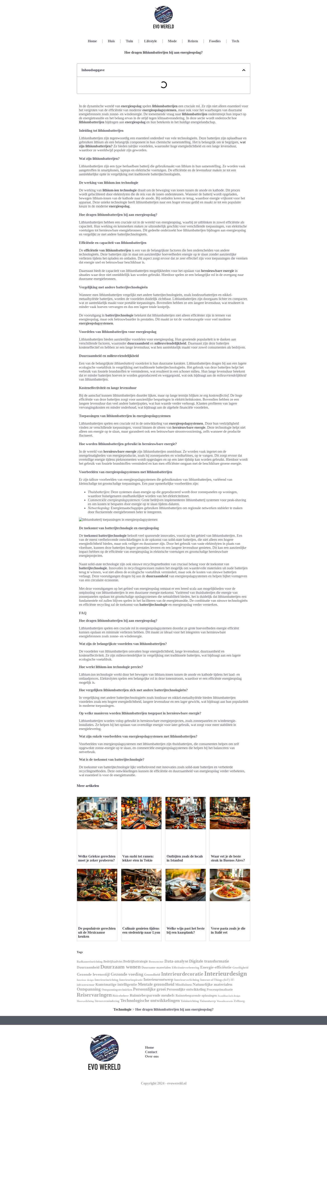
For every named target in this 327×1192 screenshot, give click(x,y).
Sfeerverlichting (85, 1001)
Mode (172, 41)
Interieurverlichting (186, 979)
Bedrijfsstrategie (135, 961)
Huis (111, 41)
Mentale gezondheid (156, 984)
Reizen (193, 41)
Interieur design (85, 980)
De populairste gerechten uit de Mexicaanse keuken (97, 932)
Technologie (122, 1009)
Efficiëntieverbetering (185, 967)
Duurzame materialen (156, 967)
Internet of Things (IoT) (215, 979)
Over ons (152, 1056)
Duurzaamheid (88, 967)
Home (92, 41)
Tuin (129, 41)
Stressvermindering (107, 1001)
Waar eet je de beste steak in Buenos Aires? (228, 858)
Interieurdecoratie (182, 974)
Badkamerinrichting (90, 961)
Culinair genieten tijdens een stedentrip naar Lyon (141, 930)
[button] (244, 70)
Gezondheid (152, 974)
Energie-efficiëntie (216, 967)
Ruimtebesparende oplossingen (196, 995)
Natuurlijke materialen (212, 984)
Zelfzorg (239, 1001)
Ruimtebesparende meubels (152, 995)
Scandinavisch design (229, 996)
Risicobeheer (121, 995)
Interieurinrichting (106, 979)
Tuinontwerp (208, 1001)
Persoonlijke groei (149, 989)
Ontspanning (89, 989)
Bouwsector (156, 961)
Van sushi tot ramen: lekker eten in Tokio (138, 858)
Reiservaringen (94, 995)
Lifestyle (150, 41)
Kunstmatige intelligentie (116, 984)
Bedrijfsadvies (112, 961)
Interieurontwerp (158, 979)
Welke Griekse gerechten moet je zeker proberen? (96, 858)
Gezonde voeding (127, 974)
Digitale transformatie (209, 961)
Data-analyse (176, 961)
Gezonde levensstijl (93, 974)
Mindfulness (183, 984)
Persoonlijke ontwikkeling (186, 989)
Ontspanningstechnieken (117, 989)
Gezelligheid (240, 967)
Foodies (215, 41)
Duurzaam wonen (120, 967)
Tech (235, 41)
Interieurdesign (225, 973)
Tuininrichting (190, 1001)
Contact (151, 1052)
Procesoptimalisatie (220, 989)
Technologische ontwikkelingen (150, 1000)
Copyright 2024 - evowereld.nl (163, 1083)
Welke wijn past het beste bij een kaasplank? (186, 930)
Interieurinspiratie (131, 979)
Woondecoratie (225, 1001)
